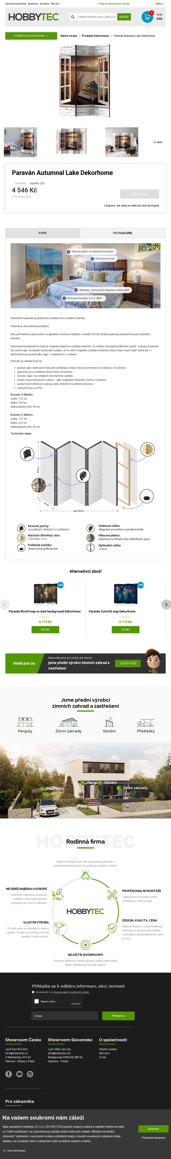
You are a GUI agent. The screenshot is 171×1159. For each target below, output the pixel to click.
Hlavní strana (68, 35)
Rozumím (153, 1128)
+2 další (157, 142)
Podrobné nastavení (153, 1137)
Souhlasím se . (63, 992)
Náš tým (55, 3)
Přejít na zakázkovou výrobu (113, 3)
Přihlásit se (118, 1015)
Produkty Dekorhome (95, 35)
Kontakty (44, 3)
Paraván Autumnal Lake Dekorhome (134, 35)
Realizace (33, 3)
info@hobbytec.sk (59, 1053)
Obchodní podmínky (15, 3)
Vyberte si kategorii (29, 35)
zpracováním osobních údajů (71, 992)
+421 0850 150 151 (59, 1049)
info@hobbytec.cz (16, 1053)
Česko (158, 3)
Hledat (124, 16)
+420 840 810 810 (16, 1049)
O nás (102, 1057)
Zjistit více (128, 663)
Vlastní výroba (108, 1049)
